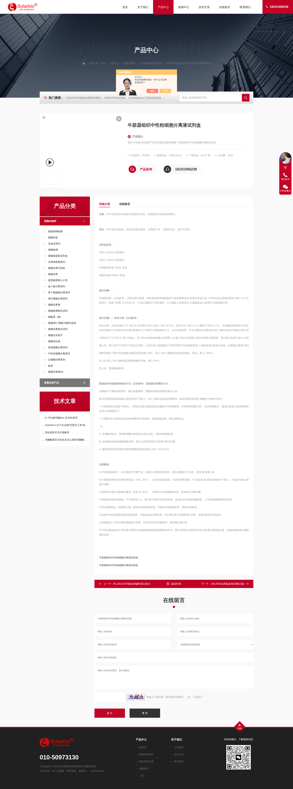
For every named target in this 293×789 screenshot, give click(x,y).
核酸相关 (144, 768)
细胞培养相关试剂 (58, 329)
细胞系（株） (55, 317)
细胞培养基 (54, 304)
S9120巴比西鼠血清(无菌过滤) (227, 584)
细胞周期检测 (55, 231)
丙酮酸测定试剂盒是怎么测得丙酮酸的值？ (66, 439)
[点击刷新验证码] (136, 697)
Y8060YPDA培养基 (114, 98)
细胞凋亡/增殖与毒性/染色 (62, 323)
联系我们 (245, 7)
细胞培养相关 (146, 754)
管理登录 (71, 771)
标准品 (142, 747)
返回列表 (176, 584)
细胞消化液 (54, 341)
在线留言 (224, 7)
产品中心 (163, 7)
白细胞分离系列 (56, 359)
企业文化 (179, 754)
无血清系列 (54, 243)
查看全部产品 (51, 382)
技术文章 (204, 7)
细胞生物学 (129, 63)
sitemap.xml (97, 771)
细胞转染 (53, 237)
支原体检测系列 (56, 262)
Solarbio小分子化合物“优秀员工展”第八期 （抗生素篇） (66, 425)
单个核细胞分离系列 (59, 292)
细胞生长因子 (55, 335)
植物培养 (53, 274)
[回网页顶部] (285, 168)
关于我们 (142, 7)
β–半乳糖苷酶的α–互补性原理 (61, 417)
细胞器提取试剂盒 (58, 256)
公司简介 (179, 747)
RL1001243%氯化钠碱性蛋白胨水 (131, 584)
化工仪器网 (58, 771)
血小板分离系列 (56, 286)
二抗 (141, 775)
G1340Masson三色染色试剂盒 (144, 98)
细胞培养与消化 (56, 268)
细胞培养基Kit (55, 372)
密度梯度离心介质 (58, 280)
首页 (125, 7)
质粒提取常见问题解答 (57, 432)
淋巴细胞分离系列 (58, 298)
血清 (50, 365)
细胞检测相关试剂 (58, 310)
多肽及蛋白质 (146, 761)
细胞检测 (53, 249)
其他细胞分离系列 (58, 347)
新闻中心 (183, 7)
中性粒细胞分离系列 (150, 63)
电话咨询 (285, 179)
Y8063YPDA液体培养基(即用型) (83, 98)
